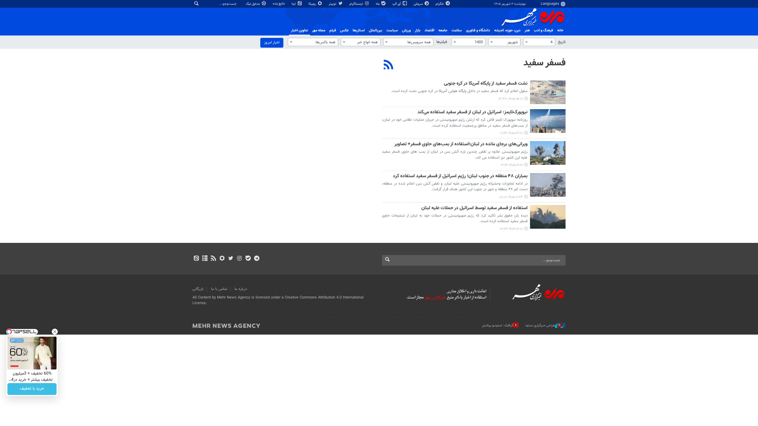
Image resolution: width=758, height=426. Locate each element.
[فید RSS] (213, 259)
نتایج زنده (279, 3)
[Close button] (55, 332)
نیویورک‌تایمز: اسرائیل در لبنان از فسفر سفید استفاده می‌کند (472, 112)
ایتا (294, 4)
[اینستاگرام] (239, 259)
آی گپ (397, 4)
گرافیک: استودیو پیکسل (497, 325)
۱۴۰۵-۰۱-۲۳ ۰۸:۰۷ (511, 197)
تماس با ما (219, 289)
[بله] (248, 259)
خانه (560, 30)
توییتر (333, 4)
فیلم (332, 30)
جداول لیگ (253, 4)
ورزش (406, 30)
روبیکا (313, 4)
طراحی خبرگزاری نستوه (540, 325)
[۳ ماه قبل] (548, 153)
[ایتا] (196, 259)
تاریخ (562, 42)
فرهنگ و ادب (543, 30)
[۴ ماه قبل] (548, 185)
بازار (417, 30)
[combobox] (539, 42)
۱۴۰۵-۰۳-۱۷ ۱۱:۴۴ (511, 133)
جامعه (443, 30)
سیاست (392, 30)
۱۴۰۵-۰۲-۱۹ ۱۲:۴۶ (512, 165)
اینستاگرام (356, 4)
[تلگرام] (256, 259)
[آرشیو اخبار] (204, 259)
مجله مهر (318, 30)
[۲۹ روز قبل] (548, 92)
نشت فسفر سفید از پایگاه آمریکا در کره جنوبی (486, 83)
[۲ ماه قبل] (548, 121)
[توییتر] (231, 259)
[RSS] (388, 65)
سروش (419, 4)
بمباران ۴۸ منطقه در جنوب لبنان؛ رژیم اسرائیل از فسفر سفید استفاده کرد (460, 176)
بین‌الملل (375, 30)
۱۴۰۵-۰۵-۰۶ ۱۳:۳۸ (510, 98)
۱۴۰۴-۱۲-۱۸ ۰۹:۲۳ (511, 229)
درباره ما (241, 289)
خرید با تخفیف (32, 389)
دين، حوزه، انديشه (507, 30)
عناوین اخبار (299, 30)
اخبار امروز (272, 43)
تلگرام (440, 4)
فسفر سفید (544, 63)
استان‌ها (359, 30)
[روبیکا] (222, 259)
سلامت (457, 30)
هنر (527, 30)
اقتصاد (429, 30)
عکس (344, 30)
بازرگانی (198, 289)
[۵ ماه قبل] (548, 217)
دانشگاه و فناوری (478, 30)
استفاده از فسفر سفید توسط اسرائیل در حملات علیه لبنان (474, 208)
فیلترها (441, 42)
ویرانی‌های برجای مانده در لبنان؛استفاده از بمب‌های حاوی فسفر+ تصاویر (461, 144)
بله (378, 4)
